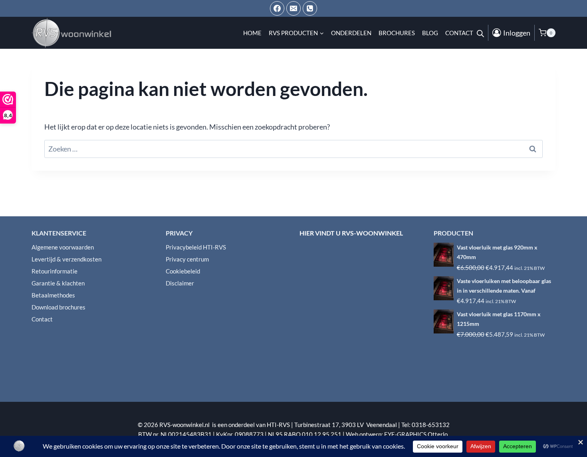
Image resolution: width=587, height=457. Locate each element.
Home (252, 32)
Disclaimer (180, 283)
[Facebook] (277, 8)
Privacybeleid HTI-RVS (196, 247)
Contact (459, 32)
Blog (430, 32)
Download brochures (58, 307)
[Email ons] (293, 8)
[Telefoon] (310, 8)
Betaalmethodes (53, 295)
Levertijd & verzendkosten (66, 259)
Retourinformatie (54, 271)
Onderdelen (351, 32)
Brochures (397, 32)
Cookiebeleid (183, 271)
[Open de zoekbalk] (480, 32)
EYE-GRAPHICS (406, 434)
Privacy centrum (187, 259)
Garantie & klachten (58, 283)
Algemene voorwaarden (63, 247)
